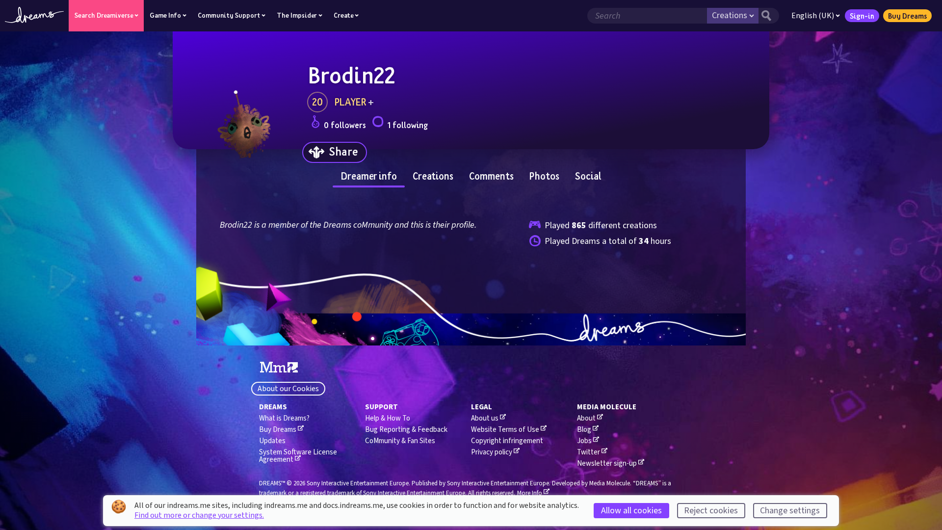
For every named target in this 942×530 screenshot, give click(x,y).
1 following (408, 125)
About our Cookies (288, 388)
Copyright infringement (507, 441)
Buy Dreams (907, 16)
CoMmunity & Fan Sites (400, 441)
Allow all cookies (631, 510)
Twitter (588, 452)
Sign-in (862, 16)
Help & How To (387, 418)
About (586, 418)
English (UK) (812, 15)
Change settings (790, 510)
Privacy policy (491, 452)
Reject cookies (711, 510)
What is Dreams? (284, 418)
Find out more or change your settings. (199, 515)
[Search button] (769, 16)
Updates (272, 441)
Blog (584, 429)
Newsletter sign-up (607, 463)
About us (484, 418)
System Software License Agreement (298, 456)
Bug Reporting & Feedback (406, 429)
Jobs (584, 441)
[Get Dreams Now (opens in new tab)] (471, 329)
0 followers (345, 125)
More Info (529, 493)
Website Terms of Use (505, 429)
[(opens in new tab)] (279, 367)
